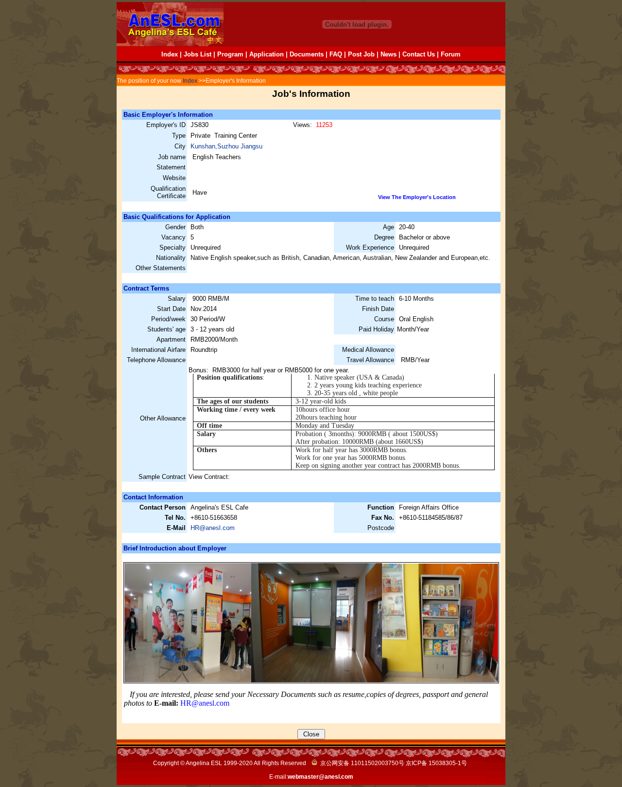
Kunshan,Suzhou (215, 146)
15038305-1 (445, 763)
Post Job (361, 54)
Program (230, 54)
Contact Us (418, 54)
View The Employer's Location (417, 197)
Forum (451, 54)
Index (169, 54)
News (388, 54)
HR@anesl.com (212, 527)
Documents (307, 54)
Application (266, 54)
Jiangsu (251, 146)
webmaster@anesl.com (320, 776)
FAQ (335, 54)
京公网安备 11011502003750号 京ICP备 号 (393, 763)
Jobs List (197, 54)
